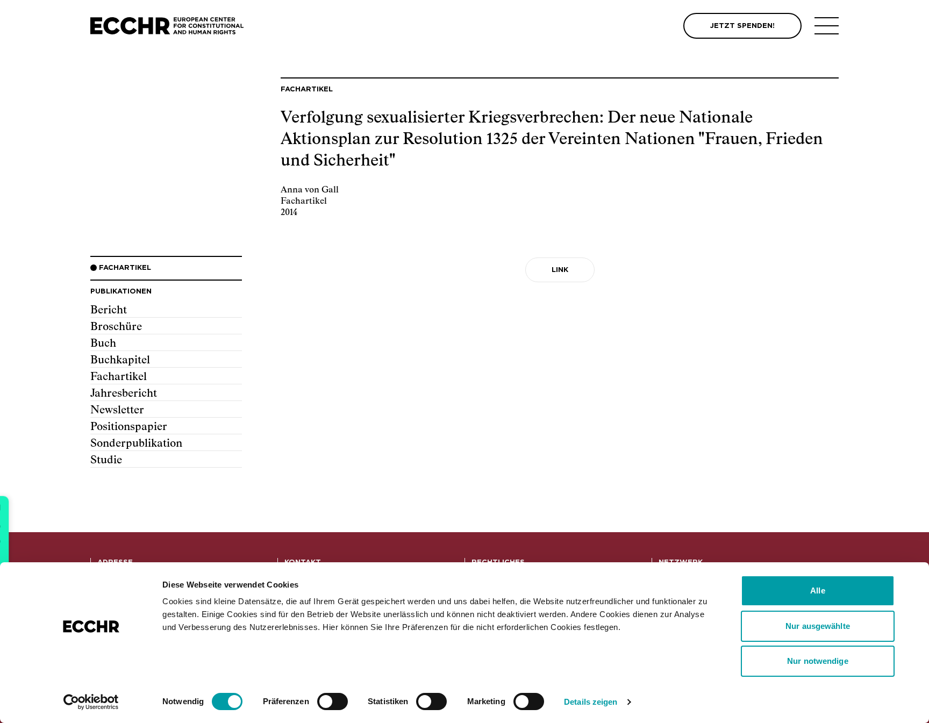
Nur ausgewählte (817, 626)
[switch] (332, 701)
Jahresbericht (123, 393)
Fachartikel (118, 376)
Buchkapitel (120, 360)
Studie (106, 460)
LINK (560, 270)
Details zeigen (590, 701)
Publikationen (121, 291)
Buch (103, 343)
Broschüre (116, 326)
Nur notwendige (817, 660)
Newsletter (117, 410)
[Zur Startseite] (167, 26)
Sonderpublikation (136, 443)
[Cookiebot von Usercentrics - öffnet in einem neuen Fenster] (91, 702)
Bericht (108, 310)
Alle (817, 590)
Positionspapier (128, 426)
